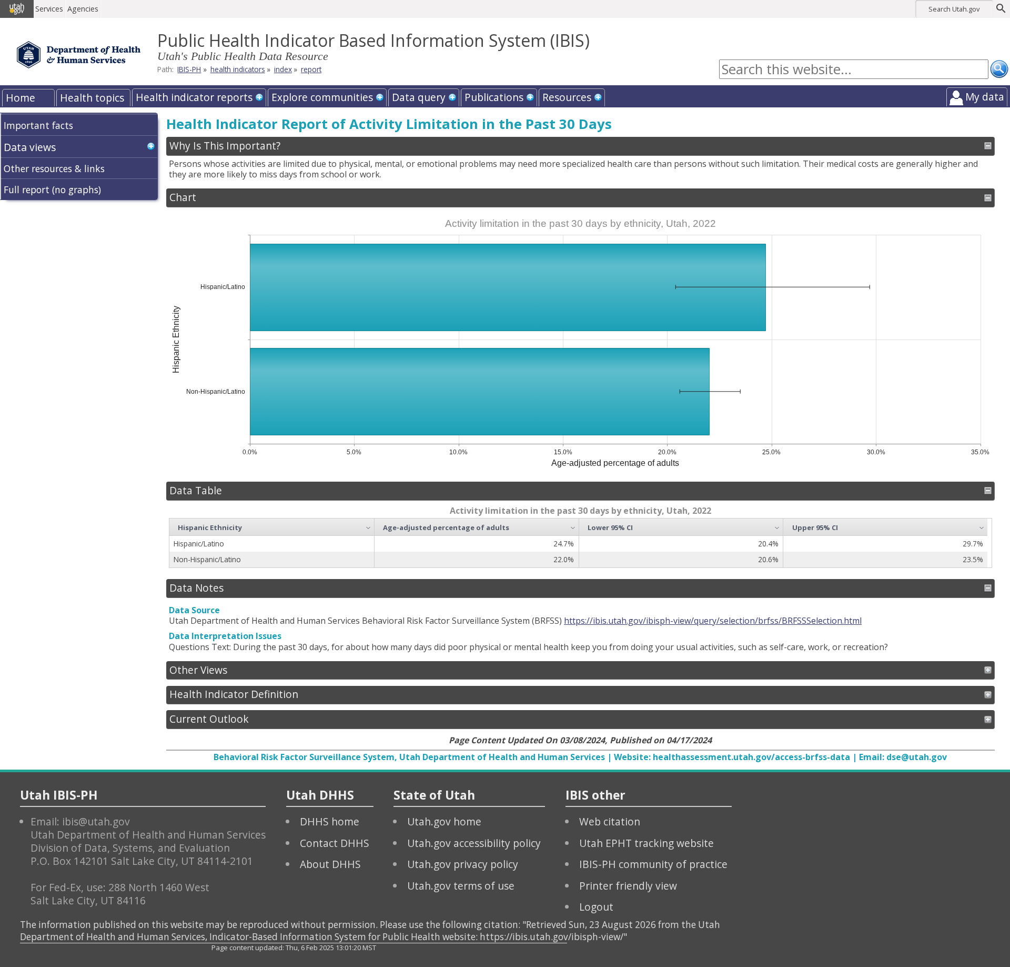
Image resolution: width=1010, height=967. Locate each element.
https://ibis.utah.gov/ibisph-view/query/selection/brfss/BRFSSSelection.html (713, 620)
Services (49, 9)
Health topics (92, 98)
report (311, 69)
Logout (596, 907)
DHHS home (329, 821)
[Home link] (78, 54)
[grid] (578, 543)
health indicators (237, 69)
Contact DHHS (334, 843)
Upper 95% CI (815, 527)
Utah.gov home (444, 821)
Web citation (609, 821)
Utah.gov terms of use (460, 886)
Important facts (38, 125)
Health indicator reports (194, 97)
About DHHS (330, 864)
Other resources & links (54, 168)
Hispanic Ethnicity (210, 527)
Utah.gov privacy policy (462, 864)
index (283, 69)
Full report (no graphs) (52, 189)
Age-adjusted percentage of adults (446, 527)
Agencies (82, 9)
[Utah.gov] (17, 9)
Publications (493, 97)
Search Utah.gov (953, 9)
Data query (419, 97)
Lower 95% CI (610, 527)
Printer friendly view (628, 886)
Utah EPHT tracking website (646, 843)
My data (984, 96)
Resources (566, 97)
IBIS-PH (189, 69)
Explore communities (322, 97)
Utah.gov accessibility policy (474, 843)
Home (20, 98)
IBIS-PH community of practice (653, 864)
